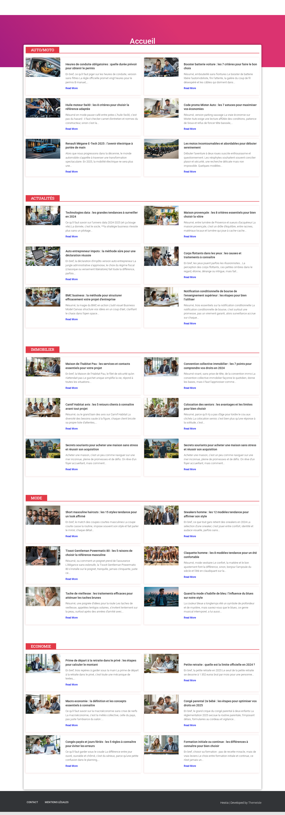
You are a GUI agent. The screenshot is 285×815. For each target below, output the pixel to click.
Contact (32, 802)
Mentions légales (56, 802)
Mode (236, 10)
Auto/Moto (179, 10)
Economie (252, 10)
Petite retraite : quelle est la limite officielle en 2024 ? (219, 664)
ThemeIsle (254, 802)
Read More (72, 88)
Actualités (199, 10)
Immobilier (219, 10)
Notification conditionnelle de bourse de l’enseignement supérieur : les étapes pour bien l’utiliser (215, 295)
